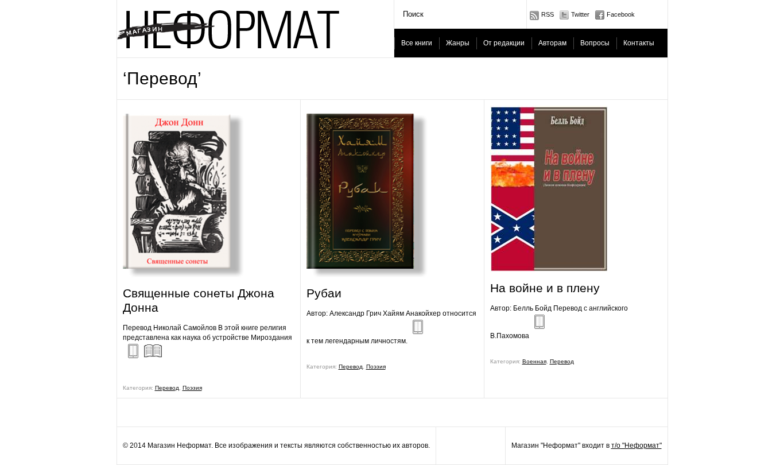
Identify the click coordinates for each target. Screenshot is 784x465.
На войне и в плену (545, 287)
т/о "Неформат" (636, 445)
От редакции (504, 43)
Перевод (167, 388)
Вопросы (595, 43)
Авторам (552, 43)
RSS (547, 14)
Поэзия (192, 388)
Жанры (457, 43)
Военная (534, 361)
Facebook (621, 14)
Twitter (580, 14)
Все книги (416, 43)
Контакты (638, 43)
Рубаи (323, 293)
